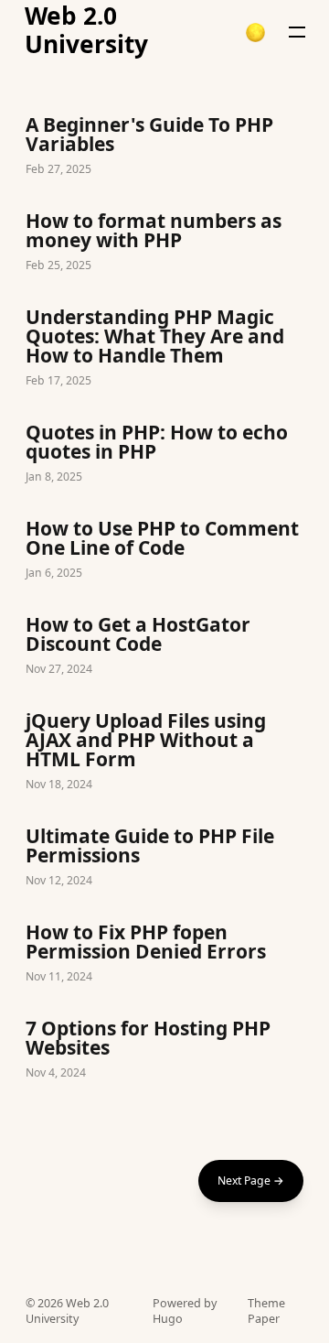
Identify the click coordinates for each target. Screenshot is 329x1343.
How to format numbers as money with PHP (164, 243)
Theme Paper (266, 1311)
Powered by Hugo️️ (185, 1311)
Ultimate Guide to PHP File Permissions (164, 859)
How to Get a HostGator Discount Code (164, 647)
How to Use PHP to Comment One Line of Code (164, 551)
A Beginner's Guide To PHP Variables (164, 147)
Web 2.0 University (86, 31)
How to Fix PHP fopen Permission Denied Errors (164, 955)
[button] (255, 32)
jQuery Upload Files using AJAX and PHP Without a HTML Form (164, 753)
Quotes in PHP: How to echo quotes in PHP (164, 455)
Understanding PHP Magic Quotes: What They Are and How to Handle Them (164, 349)
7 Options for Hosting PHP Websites (164, 1051)
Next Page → (251, 1180)
